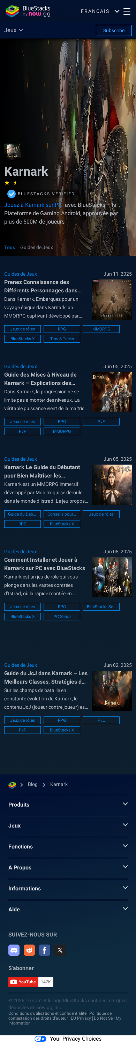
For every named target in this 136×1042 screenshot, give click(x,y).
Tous (9, 247)
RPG (62, 329)
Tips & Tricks (62, 338)
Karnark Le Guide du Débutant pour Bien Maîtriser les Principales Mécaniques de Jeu (43, 472)
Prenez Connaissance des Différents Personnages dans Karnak (40, 287)
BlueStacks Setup (101, 606)
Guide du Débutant (22, 514)
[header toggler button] (126, 11)
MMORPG (101, 329)
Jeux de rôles (22, 329)
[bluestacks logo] (28, 11)
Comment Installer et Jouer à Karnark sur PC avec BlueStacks (44, 563)
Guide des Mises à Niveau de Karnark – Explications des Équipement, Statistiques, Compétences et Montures (40, 379)
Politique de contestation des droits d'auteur (60, 1016)
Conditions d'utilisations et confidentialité (47, 1013)
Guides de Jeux (36, 247)
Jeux (14, 825)
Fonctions (20, 846)
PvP (23, 431)
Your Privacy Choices (75, 1038)
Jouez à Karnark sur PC (33, 205)
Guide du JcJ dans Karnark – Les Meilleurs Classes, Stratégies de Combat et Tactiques (46, 678)
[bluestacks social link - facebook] (44, 950)
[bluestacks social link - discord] (14, 950)
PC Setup (62, 616)
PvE (101, 421)
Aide (14, 909)
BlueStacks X (22, 338)
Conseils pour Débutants (61, 514)
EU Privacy (81, 1018)
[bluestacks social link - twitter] (60, 950)
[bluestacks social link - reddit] (29, 950)
